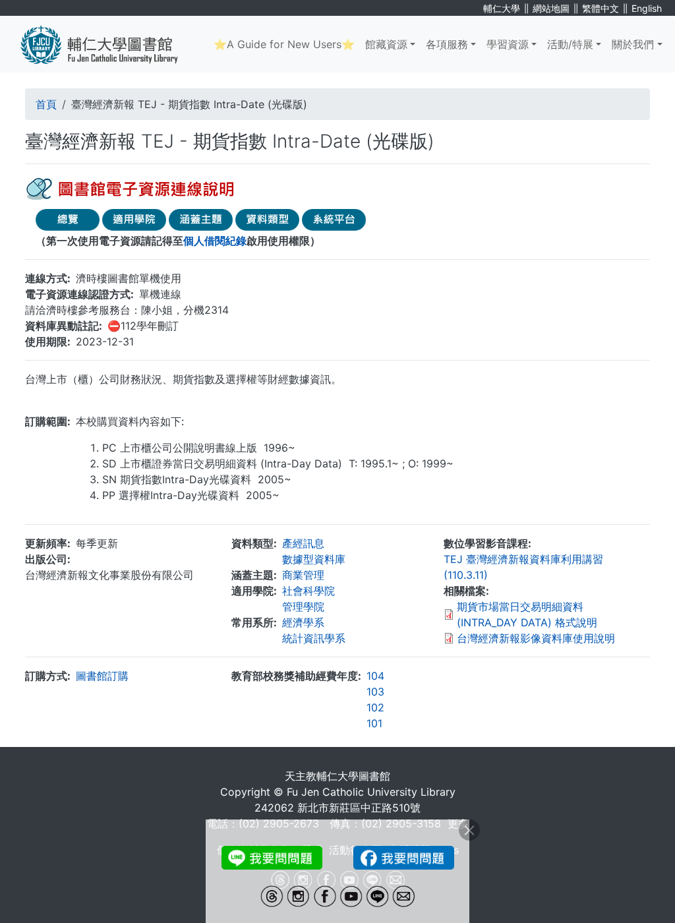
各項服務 (447, 44)
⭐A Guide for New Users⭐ (284, 44)
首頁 (46, 104)
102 (375, 707)
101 (374, 723)
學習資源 (507, 44)
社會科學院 (308, 590)
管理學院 (303, 606)
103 (375, 691)
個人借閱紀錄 (215, 240)
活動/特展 (570, 44)
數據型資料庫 (313, 559)
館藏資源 (386, 44)
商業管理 (303, 574)
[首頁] (109, 44)
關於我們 (633, 44)
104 (375, 675)
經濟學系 (303, 622)
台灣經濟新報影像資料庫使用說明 (536, 638)
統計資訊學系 (313, 638)
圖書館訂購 (102, 675)
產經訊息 (303, 543)
